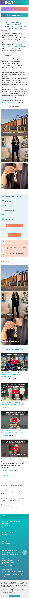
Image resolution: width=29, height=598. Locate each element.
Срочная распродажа (8, 552)
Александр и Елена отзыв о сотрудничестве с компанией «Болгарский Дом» (10, 374)
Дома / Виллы (6, 527)
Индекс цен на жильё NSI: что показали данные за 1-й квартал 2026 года (13, 499)
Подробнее (4, 379)
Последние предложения (9, 550)
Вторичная (5, 534)
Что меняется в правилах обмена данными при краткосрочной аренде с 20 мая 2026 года (13, 491)
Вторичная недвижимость (13, 196)
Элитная (4, 541)
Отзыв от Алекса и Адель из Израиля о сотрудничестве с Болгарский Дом (13, 403)
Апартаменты (9, 215)
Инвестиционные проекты (10, 554)
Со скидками (6, 543)
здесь (14, 592)
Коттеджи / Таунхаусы (9, 532)
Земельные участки (8, 545)
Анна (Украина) (6, 459)
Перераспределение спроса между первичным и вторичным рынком (11, 506)
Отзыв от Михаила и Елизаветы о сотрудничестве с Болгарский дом (12, 431)
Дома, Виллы (9, 210)
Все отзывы (5, 475)
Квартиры (8, 205)
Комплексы (9, 219)
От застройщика (10, 201)
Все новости (5, 509)
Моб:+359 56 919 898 (8, 562)
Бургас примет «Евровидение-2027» (12, 485)
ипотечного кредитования (10, 102)
